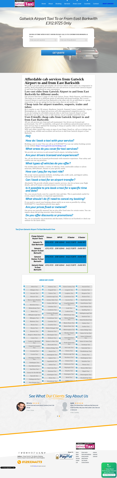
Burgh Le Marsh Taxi (34, 334)
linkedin (37, 453)
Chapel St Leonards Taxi (34, 346)
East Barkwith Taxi (34, 366)
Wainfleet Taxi (86, 361)
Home (44, 4)
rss (39, 453)
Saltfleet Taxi (69, 380)
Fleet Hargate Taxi (34, 382)
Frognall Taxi (52, 290)
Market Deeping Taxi (69, 318)
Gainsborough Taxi (52, 296)
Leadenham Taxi (69, 296)
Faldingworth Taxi (34, 379)
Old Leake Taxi (69, 347)
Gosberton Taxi (52, 310)
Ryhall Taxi (69, 377)
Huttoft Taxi (52, 351)
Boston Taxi (34, 324)
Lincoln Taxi (69, 300)
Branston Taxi (34, 331)
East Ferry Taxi (34, 369)
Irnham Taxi (52, 364)
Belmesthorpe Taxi (34, 308)
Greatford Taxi (52, 324)
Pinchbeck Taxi (69, 357)
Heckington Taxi (52, 334)
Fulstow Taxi (52, 293)
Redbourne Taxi (69, 364)
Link (77, 462)
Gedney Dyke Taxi (52, 300)
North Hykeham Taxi (69, 338)
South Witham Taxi (85, 306)
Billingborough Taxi (34, 314)
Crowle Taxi (34, 354)
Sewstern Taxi (86, 290)
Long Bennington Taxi (69, 303)
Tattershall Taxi (85, 348)
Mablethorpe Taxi (69, 314)
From (31, 37)
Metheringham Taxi (69, 329)
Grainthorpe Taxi (52, 318)
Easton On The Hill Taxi (34, 372)
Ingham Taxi (52, 358)
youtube (27, 453)
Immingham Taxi (52, 354)
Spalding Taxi (86, 310)
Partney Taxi (69, 351)
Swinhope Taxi (86, 344)
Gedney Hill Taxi (52, 303)
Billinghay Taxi (34, 318)
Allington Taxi (34, 290)
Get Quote (58, 52)
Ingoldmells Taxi (52, 361)
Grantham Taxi (52, 321)
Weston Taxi (85, 364)
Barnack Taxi (34, 296)
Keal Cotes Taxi (52, 368)
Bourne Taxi (34, 328)
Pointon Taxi (69, 361)
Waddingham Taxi (86, 358)
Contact (96, 4)
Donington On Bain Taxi (34, 358)
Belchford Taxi (34, 304)
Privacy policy (85, 452)
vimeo (45, 453)
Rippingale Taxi (69, 367)
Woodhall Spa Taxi (85, 378)
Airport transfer (85, 456)
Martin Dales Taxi (69, 326)
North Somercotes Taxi (69, 343)
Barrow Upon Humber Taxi (34, 300)
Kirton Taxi (52, 378)
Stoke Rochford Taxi (86, 320)
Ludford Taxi (69, 311)
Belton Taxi (34, 311)
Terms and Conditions (86, 454)
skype (42, 453)
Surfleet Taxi (85, 326)
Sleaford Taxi (86, 296)
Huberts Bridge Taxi (52, 348)
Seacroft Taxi (86, 286)
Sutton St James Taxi (86, 341)
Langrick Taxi (69, 290)
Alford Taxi (34, 286)
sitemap (95, 452)
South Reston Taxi (86, 303)
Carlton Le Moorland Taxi (34, 342)
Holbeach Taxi (52, 338)
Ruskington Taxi (69, 374)
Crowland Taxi (34, 351)
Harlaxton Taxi (52, 331)
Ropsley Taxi (69, 370)
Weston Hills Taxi (86, 368)
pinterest (24, 453)
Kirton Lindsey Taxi (69, 286)
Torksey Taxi (85, 354)
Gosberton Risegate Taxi (52, 313)
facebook (19, 453)
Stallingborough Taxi (86, 313)
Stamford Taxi (86, 316)
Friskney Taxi (52, 286)
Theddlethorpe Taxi (85, 351)
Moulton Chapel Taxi (69, 333)
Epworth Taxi (34, 376)
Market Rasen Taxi (69, 323)
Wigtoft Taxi (85, 371)
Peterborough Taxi (69, 354)
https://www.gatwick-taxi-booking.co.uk (51, 146)
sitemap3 (95, 456)
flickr (29, 453)
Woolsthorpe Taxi (52, 381)
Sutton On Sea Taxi (85, 333)
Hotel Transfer (85, 458)
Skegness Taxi (86, 293)
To (60, 37)
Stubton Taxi (85, 323)
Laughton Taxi (69, 293)
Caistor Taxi (34, 338)
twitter (21, 453)
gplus (34, 453)
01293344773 (32, 462)
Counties (87, 4)
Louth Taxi (69, 308)
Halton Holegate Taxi (52, 328)
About (50, 4)
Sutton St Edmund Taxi (86, 337)
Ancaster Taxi (34, 293)
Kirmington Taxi (52, 374)
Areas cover (77, 4)
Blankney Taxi (34, 321)
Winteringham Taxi (85, 374)
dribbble (32, 453)
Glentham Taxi (52, 306)
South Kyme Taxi (86, 300)
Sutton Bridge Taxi (85, 330)
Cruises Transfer (85, 462)
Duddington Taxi (34, 362)
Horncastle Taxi (52, 344)
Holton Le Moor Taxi (52, 341)
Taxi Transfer (84, 460)
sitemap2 (95, 454)
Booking (58, 4)
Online (77, 456)
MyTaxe (35, 466)
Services (67, 4)
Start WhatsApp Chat (109, 475)
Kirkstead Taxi (52, 371)
